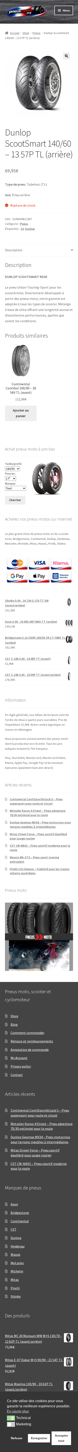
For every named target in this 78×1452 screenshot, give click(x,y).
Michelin (17, 1271)
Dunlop (30, 229)
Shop (26, 33)
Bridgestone (20, 1212)
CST (13, 1229)
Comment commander (27, 1033)
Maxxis (15, 1254)
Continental (20, 1221)
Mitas (15, 1279)
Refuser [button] (16, 1438)
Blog (14, 1024)
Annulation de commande (30, 1049)
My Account (19, 1058)
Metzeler (17, 1263)
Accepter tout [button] (61, 1438)
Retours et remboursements (32, 1041)
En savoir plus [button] (18, 1411)
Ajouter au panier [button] (21, 413)
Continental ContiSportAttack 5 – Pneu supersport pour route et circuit (36, 801)
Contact (17, 1075)
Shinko (16, 1296)
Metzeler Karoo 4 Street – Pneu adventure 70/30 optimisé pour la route (37, 813)
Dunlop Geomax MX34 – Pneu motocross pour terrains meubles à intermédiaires (40, 824)
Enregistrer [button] (39, 1438)
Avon (14, 1204)
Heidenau (17, 1246)
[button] (66, 55)
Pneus (36, 33)
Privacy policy (21, 1066)
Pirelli (15, 1288)
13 (22, 229)
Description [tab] (13, 250)
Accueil (14, 33)
